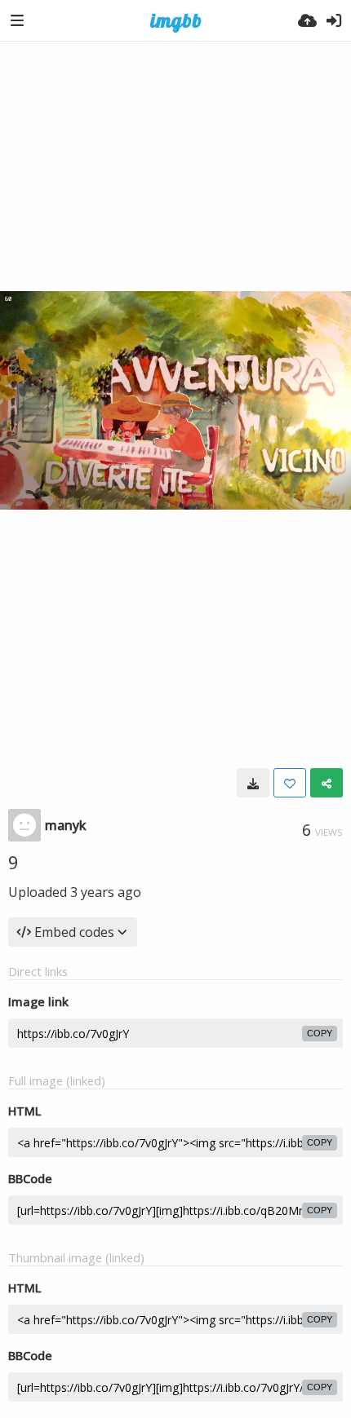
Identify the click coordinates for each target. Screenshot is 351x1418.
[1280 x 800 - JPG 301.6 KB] (253, 782)
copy (319, 1033)
